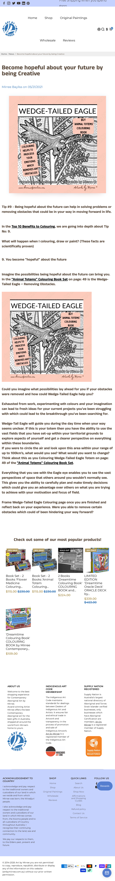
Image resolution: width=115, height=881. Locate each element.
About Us (78, 787)
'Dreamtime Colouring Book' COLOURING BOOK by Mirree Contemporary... (18, 642)
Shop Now (78, 791)
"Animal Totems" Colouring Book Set (40, 279)
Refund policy (78, 809)
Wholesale (48, 40)
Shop (49, 18)
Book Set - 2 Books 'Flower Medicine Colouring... (16, 581)
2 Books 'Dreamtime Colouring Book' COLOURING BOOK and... (70, 583)
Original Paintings (73, 18)
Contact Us (78, 813)
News (11, 54)
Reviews (69, 40)
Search (78, 783)
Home (32, 18)
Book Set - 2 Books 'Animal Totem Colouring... (42, 581)
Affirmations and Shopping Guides (78, 798)
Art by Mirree (53, 734)
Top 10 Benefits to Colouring (33, 226)
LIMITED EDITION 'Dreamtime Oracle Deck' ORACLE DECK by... (95, 585)
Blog (78, 805)
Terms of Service (78, 817)
